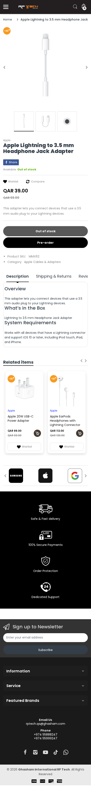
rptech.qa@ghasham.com (45, 724)
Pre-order (45, 243)
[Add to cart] (37, 433)
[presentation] (81, 360)
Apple (6, 140)
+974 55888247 (45, 734)
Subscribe (45, 650)
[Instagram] (35, 753)
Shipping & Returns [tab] (54, 276)
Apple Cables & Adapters (42, 262)
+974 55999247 (45, 738)
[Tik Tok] (55, 753)
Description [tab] (17, 276)
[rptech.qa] (27, 7)
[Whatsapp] (65, 753)
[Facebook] (25, 753)
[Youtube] (45, 753)
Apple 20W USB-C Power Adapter (20, 418)
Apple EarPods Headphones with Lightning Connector (65, 420)
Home (7, 19)
